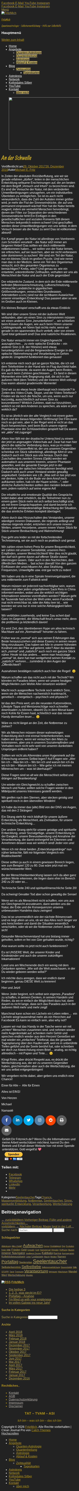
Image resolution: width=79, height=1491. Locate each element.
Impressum (16, 1402)
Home (13, 46)
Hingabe (55, 1250)
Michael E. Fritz (25, 169)
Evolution (70, 1246)
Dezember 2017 (19, 1345)
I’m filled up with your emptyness (30, 1299)
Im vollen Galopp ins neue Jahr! (29, 1302)
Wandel (72, 1271)
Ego (63, 1246)
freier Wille (6, 1250)
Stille (75, 1267)
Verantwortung (41, 1204)
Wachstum (63, 1272)
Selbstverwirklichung (51, 1267)
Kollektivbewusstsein (13, 1256)
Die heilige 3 (17, 1289)
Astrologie (22, 59)
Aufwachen (33, 1245)
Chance (46, 1197)
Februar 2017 (17, 1371)
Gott (37, 1250)
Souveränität (66, 1267)
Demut (46, 1246)
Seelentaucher (25, 1197)
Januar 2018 (17, 1341)
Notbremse (35, 1200)
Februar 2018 (17, 1338)
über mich (22, 92)
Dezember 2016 (19, 1378)
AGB (12, 1396)
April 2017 (15, 1365)
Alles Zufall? (17, 1246)
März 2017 (16, 1368)
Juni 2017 (15, 1358)
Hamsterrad (45, 1250)
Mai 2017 (15, 1361)
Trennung (19, 1272)
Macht (47, 1257)
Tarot (12, 1272)
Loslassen (37, 1256)
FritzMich (5, 19)
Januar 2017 (17, 1375)
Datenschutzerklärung (23, 1399)
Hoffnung (63, 1250)
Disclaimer (16, 1406)
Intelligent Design (33, 1253)
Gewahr (31, 1250)
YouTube (15, 86)
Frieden (15, 1249)
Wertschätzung (62, 1204)
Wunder (29, 1275)
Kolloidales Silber (20, 82)
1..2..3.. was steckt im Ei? (25, 1292)
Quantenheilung (26, 56)
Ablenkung (6, 1246)
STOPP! (5, 1272)
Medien (53, 1257)
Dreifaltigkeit (55, 1246)
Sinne (68, 1200)
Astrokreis (15, 76)
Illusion (71, 1250)
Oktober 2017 (17, 1351)
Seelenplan (25, 1262)
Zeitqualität (23, 69)
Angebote (15, 49)
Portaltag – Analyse (21, 1296)
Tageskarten (32, 72)
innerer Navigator (13, 1253)
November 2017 (19, 1348)
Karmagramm (68, 1253)
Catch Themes (41, 1430)
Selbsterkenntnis (11, 1267)
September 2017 (19, 1355)
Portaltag (9, 1261)
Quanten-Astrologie (29, 52)
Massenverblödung (13, 1200)
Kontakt (14, 89)
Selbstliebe (31, 1266)
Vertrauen (53, 1272)
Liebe (28, 1257)
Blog (12, 66)
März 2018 (16, 1335)
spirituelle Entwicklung (16, 1204)
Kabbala (47, 1253)
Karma (57, 1253)
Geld (24, 1249)
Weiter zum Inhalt (12, 39)
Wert (4, 1274)
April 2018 (15, 1331)
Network (14, 79)
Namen (62, 1256)
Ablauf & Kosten (26, 62)
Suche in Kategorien (14, 1317)
